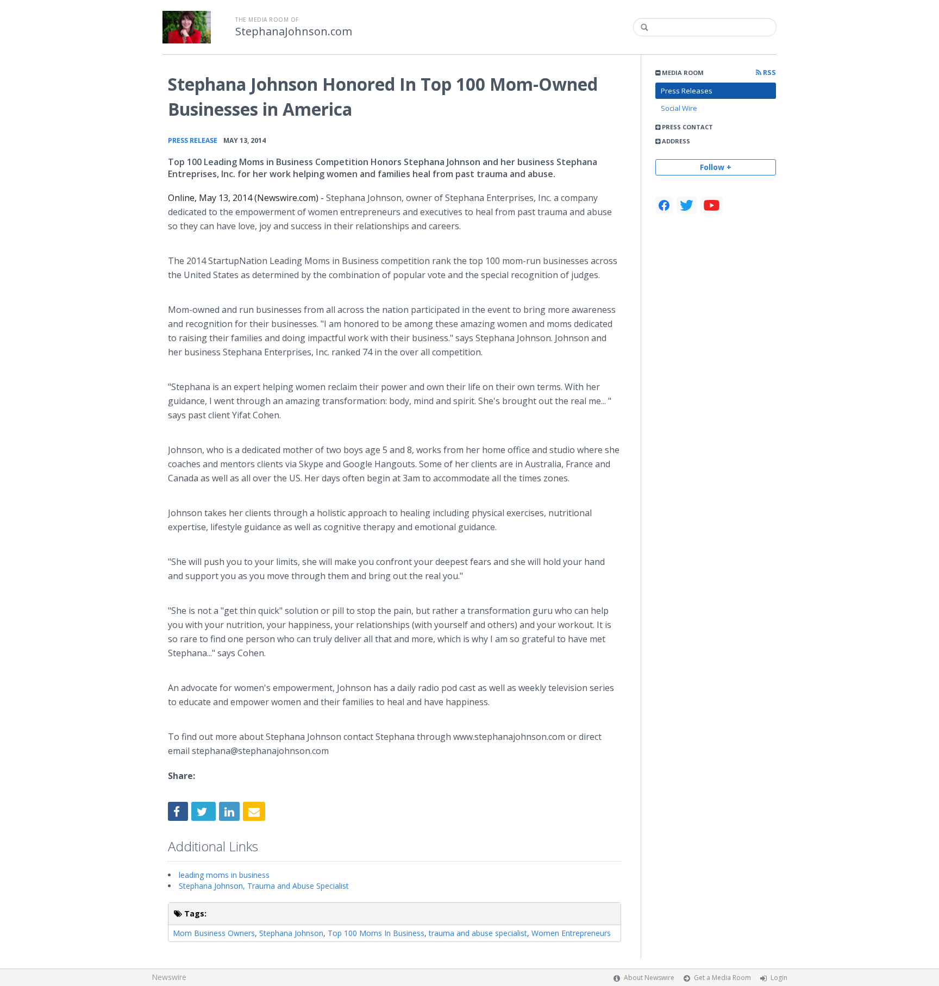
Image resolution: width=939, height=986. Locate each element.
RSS (768, 72)
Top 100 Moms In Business (376, 933)
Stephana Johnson (291, 933)
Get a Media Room (722, 977)
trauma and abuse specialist (478, 933)
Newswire (169, 977)
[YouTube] (711, 205)
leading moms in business (224, 875)
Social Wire (679, 108)
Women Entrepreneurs (571, 933)
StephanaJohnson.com (293, 31)
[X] (687, 205)
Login (779, 977)
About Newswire (649, 977)
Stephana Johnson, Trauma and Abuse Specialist (264, 886)
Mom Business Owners (214, 933)
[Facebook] (664, 205)
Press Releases (686, 91)
